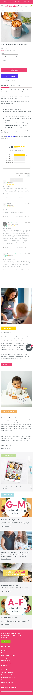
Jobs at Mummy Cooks (7, 682)
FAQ (2, 680)
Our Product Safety (7, 663)
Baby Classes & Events (8, 655)
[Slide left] (27, 458)
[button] (2, 6)
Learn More (6, 364)
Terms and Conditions (7, 675)
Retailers (4, 653)
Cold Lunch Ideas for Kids (9, 585)
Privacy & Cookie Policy (8, 677)
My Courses (24, 6)
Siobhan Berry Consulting (8, 687)
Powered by (23, 173)
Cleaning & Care (6, 658)
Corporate (4, 685)
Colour (3, 53)
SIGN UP (5, 641)
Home (2, 10)
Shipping (3, 50)
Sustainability (5, 660)
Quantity (3, 60)
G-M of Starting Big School (10, 520)
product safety (10, 136)
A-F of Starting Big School (9, 618)
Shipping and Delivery (7, 672)
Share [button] (6, 197)
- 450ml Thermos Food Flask (16, 10)
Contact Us (4, 670)
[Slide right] (29, 458)
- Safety (7, 10)
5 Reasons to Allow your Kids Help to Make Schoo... (15, 552)
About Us (4, 650)
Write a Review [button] (17, 167)
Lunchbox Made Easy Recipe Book (13, 487)
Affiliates (4, 665)
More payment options (9, 80)
